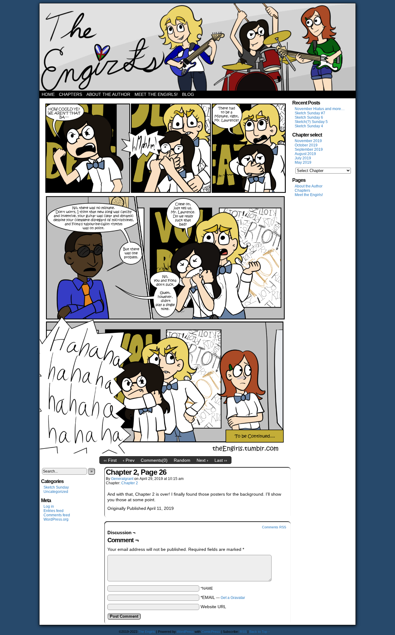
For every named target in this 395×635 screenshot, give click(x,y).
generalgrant (122, 479)
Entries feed (54, 511)
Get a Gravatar (233, 598)
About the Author (108, 94)
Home (48, 94)
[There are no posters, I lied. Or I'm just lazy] (165, 451)
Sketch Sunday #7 (310, 113)
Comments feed (57, 515)
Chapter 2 (129, 483)
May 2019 (303, 162)
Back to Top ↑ (259, 631)
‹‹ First (110, 460)
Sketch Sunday (56, 487)
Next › (202, 460)
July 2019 (303, 158)
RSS (243, 631)
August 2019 (305, 154)
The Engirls (198, 47)
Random (182, 460)
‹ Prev (129, 460)
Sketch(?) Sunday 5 (311, 122)
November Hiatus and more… (320, 109)
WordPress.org (56, 519)
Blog (188, 94)
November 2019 (308, 141)
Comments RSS (274, 527)
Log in (49, 506)
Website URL (213, 606)
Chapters (70, 94)
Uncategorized (56, 492)
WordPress (185, 631)
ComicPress (211, 631)
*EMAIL (223, 597)
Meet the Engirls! (156, 94)
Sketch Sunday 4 (309, 126)
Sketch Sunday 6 (309, 117)
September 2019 (309, 149)
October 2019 (306, 145)
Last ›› (220, 460)
